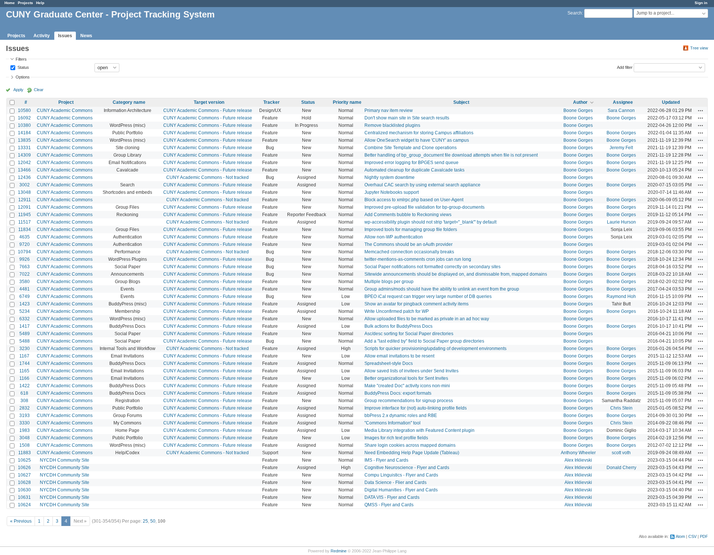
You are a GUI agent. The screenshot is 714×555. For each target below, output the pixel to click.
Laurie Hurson (621, 222)
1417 (24, 326)
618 (24, 393)
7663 (24, 266)
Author (580, 102)
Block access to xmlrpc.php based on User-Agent (413, 199)
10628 (24, 482)
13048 (24, 192)
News (86, 35)
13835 (24, 140)
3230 (24, 348)
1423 (24, 304)
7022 (24, 274)
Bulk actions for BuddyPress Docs (398, 326)
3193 (24, 415)
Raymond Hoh (621, 296)
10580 (24, 110)
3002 (24, 184)
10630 (24, 490)
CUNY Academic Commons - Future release (207, 110)
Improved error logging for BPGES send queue (411, 162)
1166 (24, 378)
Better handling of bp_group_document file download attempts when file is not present (451, 155)
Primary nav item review (388, 110)
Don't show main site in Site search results (406, 118)
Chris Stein (621, 408)
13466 (24, 170)
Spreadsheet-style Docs (388, 363)
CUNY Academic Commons (65, 110)
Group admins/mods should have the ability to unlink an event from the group (441, 289)
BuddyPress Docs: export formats (397, 393)
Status (22, 67)
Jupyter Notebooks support (391, 192)
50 (152, 521)
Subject (461, 102)
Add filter (625, 67)
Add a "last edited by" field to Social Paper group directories (424, 341)
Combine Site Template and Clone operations (410, 147)
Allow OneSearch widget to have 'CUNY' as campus (416, 140)
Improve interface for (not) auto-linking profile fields (415, 408)
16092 (24, 118)
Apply (18, 89)
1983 (24, 430)
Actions (701, 110)
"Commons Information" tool (392, 423)
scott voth (621, 452)
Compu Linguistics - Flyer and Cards (401, 475)
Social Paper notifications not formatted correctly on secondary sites (432, 266)
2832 (24, 408)
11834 (24, 229)
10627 (24, 475)
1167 (24, 356)
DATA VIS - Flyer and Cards (391, 497)
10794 (24, 251)
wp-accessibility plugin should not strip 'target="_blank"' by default (430, 222)
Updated (671, 102)
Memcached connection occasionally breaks (409, 251)
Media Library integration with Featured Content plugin (419, 430)
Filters (21, 59)
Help (40, 3)
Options (23, 77)
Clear (39, 89)
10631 (24, 497)
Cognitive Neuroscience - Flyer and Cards (406, 467)
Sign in (701, 3)
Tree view (699, 48)
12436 (24, 177)
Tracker (271, 102)
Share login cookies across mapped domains (410, 445)
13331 (24, 147)
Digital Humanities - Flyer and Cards (401, 490)
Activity (41, 35)
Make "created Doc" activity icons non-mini (407, 385)
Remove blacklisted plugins (392, 125)
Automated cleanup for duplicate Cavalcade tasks (414, 170)
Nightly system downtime (389, 177)
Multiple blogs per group (389, 281)
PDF (704, 536)
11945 (24, 214)
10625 (24, 460)
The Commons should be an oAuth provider (408, 244)
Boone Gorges (578, 110)
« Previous (21, 521)
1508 (24, 445)
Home (9, 3)
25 (145, 521)
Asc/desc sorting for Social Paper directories (408, 333)
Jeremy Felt (621, 147)
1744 (24, 363)
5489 (24, 333)
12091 (24, 207)
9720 (24, 244)
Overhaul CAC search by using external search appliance (422, 184)
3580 (24, 281)
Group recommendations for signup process (408, 400)
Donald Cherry (621, 467)
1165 (24, 370)
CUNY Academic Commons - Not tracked (207, 177)
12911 (24, 199)
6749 (24, 296)
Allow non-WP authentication (393, 237)
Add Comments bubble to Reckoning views (407, 214)
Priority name (347, 102)
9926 (24, 259)
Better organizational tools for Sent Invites (406, 378)
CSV (692, 536)
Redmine (339, 551)
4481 (24, 289)
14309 (24, 155)
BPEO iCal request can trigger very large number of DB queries (428, 296)
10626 (24, 467)
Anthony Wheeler (578, 452)
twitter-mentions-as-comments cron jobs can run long (417, 259)
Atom (680, 536)
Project (66, 102)
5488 (24, 341)
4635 (24, 237)
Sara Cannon (621, 110)
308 (24, 400)
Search (574, 13)
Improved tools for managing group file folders (410, 229)
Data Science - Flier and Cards (395, 482)
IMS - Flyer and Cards (386, 460)
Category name (129, 102)
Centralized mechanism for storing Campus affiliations (418, 132)
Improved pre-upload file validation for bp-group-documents (424, 207)
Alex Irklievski (578, 460)
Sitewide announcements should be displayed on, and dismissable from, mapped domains (455, 274)
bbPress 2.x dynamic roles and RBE (400, 415)
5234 (24, 311)
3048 (24, 437)
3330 (24, 423)
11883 (24, 452)
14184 (24, 132)
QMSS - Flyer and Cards (389, 504)
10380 (24, 125)
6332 (24, 318)
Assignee (623, 102)
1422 (24, 385)
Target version (209, 102)
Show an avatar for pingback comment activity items (416, 304)
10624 (24, 504)
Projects (25, 3)
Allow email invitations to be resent (399, 356)
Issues (65, 35)
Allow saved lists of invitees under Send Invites (411, 370)
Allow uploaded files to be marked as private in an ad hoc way (426, 318)
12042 (24, 162)
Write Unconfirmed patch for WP (396, 311)
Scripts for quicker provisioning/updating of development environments (435, 348)
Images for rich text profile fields (396, 437)
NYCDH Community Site (64, 460)
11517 (24, 222)
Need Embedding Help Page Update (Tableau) (411, 452)
